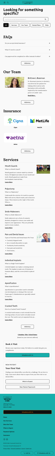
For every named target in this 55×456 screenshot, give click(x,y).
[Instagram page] (7, 439)
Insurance (6, 435)
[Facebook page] (4, 439)
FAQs (47, 25)
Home (5, 417)
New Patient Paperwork (27, 387)
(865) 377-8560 (7, 407)
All (6, 25)
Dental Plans (36, 25)
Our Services (7, 421)
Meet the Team (8, 424)
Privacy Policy (6, 448)
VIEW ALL (27, 63)
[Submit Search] (45, 19)
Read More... (32, 95)
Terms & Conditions (16, 448)
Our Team (24, 25)
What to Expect (27, 381)
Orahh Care (29, 448)
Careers (23, 448)
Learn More (8, 182)
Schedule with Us (27, 355)
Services (14, 25)
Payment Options (8, 431)
